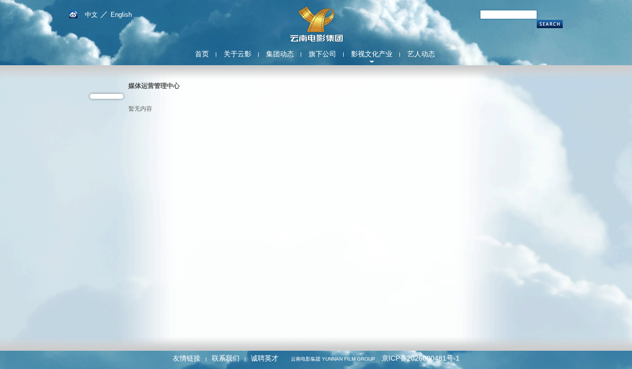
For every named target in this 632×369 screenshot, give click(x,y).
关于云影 (237, 54)
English (121, 14)
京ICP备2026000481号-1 (421, 358)
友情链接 (186, 358)
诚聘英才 (264, 358)
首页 (202, 54)
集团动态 (280, 54)
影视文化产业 (372, 54)
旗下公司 (322, 54)
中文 (91, 14)
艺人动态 (421, 54)
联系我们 (225, 358)
